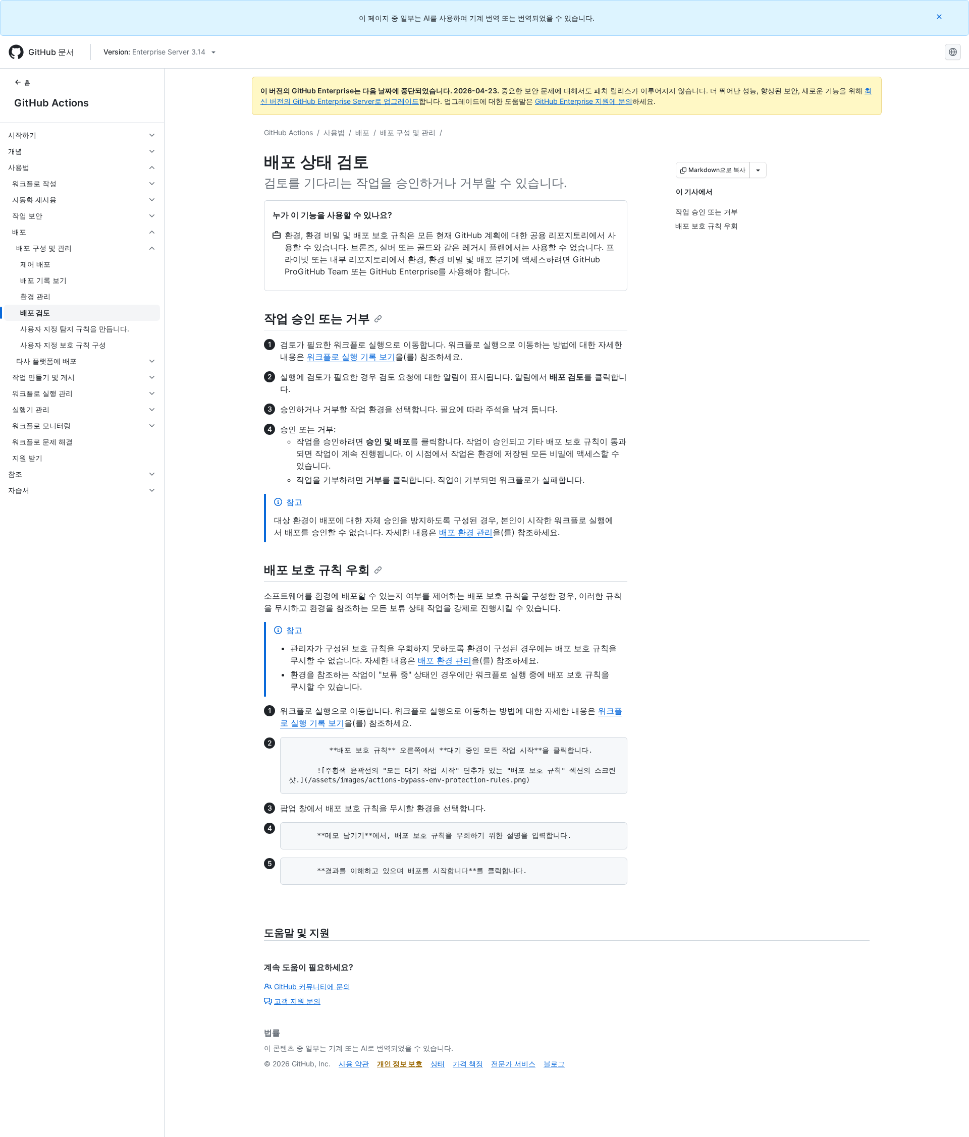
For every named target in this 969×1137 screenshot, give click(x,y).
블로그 (554, 1063)
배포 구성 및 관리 (408, 132)
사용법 (334, 132)
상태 (437, 1063)
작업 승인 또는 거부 (317, 318)
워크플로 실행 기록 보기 (351, 357)
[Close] (940, 16)
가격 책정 (468, 1063)
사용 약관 (354, 1063)
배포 (362, 132)
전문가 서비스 (513, 1063)
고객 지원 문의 (297, 1001)
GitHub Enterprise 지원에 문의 (583, 101)
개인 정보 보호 (399, 1063)
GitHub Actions (51, 103)
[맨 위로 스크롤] (947, 1115)
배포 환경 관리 (466, 532)
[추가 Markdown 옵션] (758, 170)
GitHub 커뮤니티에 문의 (312, 986)
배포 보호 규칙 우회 (317, 569)
